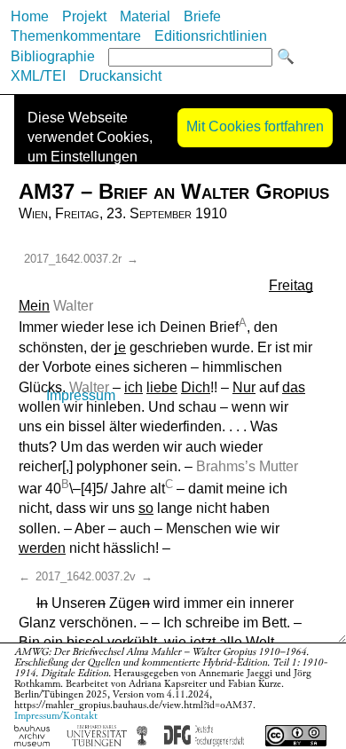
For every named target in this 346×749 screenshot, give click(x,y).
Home (30, 16)
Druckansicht (120, 75)
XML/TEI (38, 75)
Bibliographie (53, 56)
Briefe (202, 16)
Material (145, 16)
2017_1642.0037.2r (73, 258)
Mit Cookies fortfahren (255, 126)
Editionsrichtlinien (210, 35)
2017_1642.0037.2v (85, 576)
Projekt (84, 16)
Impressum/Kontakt (56, 715)
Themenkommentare (76, 35)
